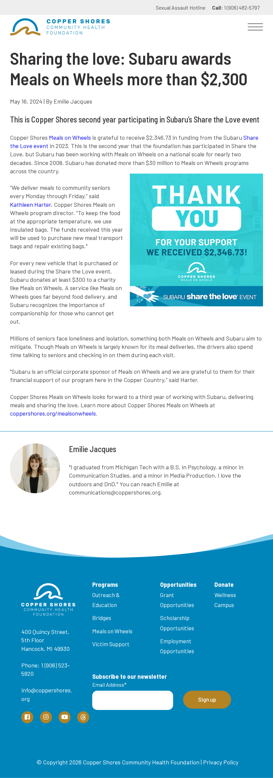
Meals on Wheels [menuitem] (112, 631)
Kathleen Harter (30, 204)
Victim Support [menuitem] (111, 644)
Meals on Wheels (70, 137)
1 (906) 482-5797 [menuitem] (236, 7)
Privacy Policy (220, 762)
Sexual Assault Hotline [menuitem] (180, 7)
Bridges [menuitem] (101, 617)
